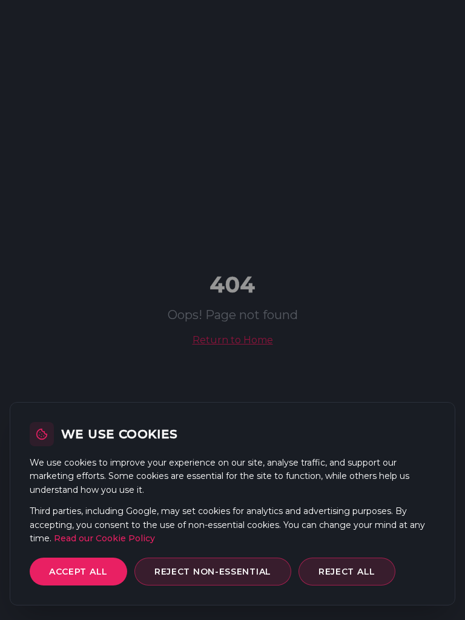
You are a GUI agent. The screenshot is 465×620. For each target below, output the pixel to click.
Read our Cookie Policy (104, 538)
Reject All (346, 571)
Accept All (78, 571)
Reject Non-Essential (212, 571)
